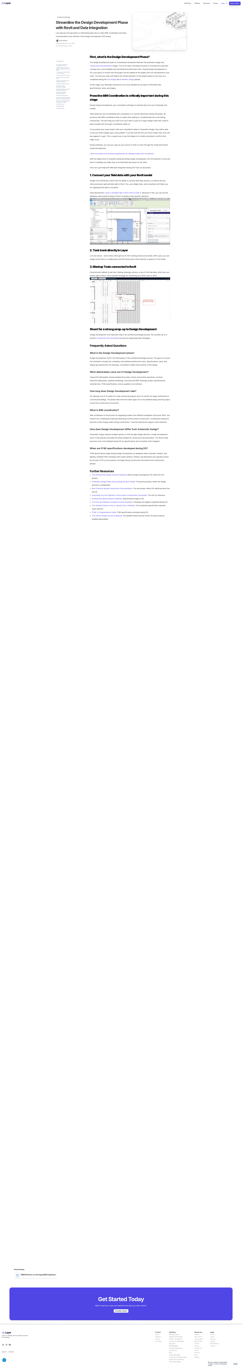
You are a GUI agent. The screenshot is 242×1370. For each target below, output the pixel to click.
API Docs (197, 1352)
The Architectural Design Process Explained (109, 475)
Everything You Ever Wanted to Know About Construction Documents (119, 495)
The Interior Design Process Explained (107, 516)
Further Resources (60, 104)
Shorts (196, 1350)
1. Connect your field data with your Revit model (63, 73)
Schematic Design (127, 79)
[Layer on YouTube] (10, 1345)
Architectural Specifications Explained (107, 499)
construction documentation (101, 66)
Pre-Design (111, 79)
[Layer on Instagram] (3, 1345)
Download (158, 1341)
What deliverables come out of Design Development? (63, 90)
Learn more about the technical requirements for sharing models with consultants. (122, 154)
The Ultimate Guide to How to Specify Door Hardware (113, 505)
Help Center (198, 1337)
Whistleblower (214, 1343)
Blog (195, 1355)
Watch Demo (198, 1341)
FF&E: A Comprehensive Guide (104, 512)
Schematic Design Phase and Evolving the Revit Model (113, 482)
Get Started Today (60, 108)
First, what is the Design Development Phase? (61, 65)
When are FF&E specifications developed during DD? (63, 101)
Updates (158, 1337)
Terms (212, 1337)
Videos (196, 1346)
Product (158, 1332)
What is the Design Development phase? (61, 86)
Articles (196, 1343)
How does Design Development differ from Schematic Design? (63, 98)
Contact (212, 1341)
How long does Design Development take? (61, 93)
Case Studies (198, 1339)
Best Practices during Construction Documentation (112, 488)
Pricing (157, 1339)
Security (212, 1339)
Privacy (212, 1334)
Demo (157, 1334)
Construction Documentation (107, 338)
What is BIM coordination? (62, 95)
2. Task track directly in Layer (63, 75)
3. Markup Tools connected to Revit (62, 78)
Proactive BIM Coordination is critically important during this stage (63, 69)
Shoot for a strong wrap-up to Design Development (62, 81)
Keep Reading (60, 106)
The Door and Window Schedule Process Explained (112, 502)
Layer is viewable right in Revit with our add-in (123, 193)
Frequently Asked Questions (62, 83)
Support (197, 1334)
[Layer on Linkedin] (6, 1345)
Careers (196, 1357)
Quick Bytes (198, 1348)
